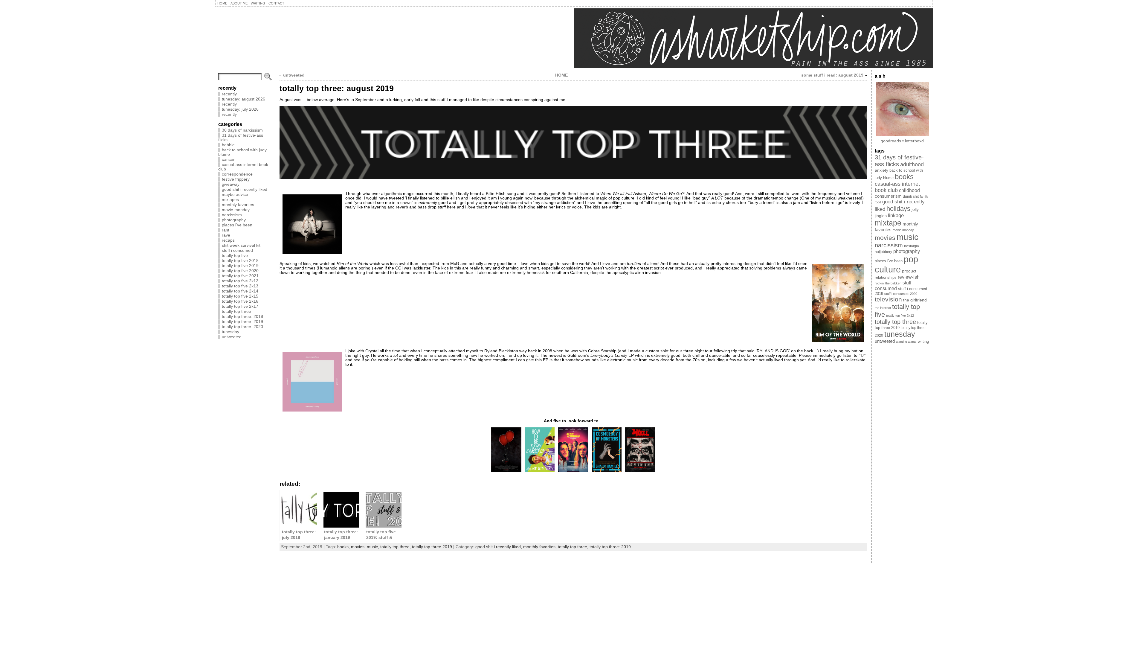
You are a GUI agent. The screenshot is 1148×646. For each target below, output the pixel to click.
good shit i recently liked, (499, 547)
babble (228, 145)
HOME (561, 75)
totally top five (235, 255)
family (924, 196)
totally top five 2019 (240, 265)
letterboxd (914, 141)
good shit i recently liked (244, 189)
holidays (898, 208)
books (343, 547)
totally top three (236, 311)
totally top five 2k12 (240, 281)
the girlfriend (915, 300)
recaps (228, 240)
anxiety (881, 170)
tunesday (230, 332)
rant (225, 230)
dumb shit (911, 196)
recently (229, 94)
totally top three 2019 (432, 547)
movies (357, 547)
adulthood (912, 164)
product (909, 271)
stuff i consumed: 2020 (900, 293)
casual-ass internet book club (897, 187)
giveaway (230, 184)
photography (234, 220)
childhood (909, 190)
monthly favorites (238, 204)
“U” (862, 355)
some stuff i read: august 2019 (832, 75)
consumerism (888, 196)
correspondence (237, 174)
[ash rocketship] (574, 38)
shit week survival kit (241, 245)
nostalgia (911, 246)
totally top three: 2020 (242, 326)
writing (923, 341)
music (372, 547)
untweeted (232, 337)
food (878, 202)
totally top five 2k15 (240, 296)
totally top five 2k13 (240, 286)
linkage (896, 215)
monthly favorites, (540, 547)
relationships (886, 277)
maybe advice (235, 194)
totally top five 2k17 (240, 306)
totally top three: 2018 (242, 316)
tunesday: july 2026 (240, 109)
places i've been (237, 225)
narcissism (232, 215)
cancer (228, 159)
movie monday (236, 210)
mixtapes (230, 199)
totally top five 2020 (240, 271)
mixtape (888, 223)
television (888, 299)
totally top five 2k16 (240, 301)
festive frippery (236, 179)
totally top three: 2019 (242, 321)
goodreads (891, 141)
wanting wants (906, 341)
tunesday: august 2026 (243, 99)
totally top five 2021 (240, 276)
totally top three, (574, 547)
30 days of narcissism (242, 130)
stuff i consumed (237, 250)
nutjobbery (883, 252)
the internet (883, 308)
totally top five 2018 (240, 260)
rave (226, 235)
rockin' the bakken (888, 283)
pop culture (896, 264)
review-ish (909, 277)
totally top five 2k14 (240, 291)
